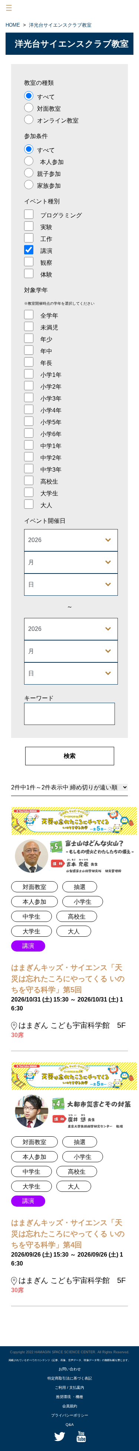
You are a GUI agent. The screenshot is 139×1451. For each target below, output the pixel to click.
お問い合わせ (70, 1369)
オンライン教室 (58, 121)
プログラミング (61, 215)
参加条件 (36, 136)
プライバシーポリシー (69, 1415)
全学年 (49, 315)
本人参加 (52, 162)
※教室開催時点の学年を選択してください (59, 303)
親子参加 (49, 174)
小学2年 (51, 387)
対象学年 (36, 290)
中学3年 (51, 470)
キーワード (39, 698)
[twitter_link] (59, 1436)
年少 (46, 339)
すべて (46, 97)
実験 (46, 227)
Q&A (70, 1424)
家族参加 (49, 186)
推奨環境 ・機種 (69, 1397)
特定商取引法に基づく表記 (69, 1378)
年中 (46, 351)
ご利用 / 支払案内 (69, 1387)
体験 (46, 274)
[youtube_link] (80, 1436)
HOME (13, 25)
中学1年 (51, 446)
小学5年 (51, 422)
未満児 (49, 327)
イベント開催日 (45, 521)
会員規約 (69, 1406)
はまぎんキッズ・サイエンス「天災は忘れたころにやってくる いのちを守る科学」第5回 (68, 978)
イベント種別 (42, 201)
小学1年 (51, 375)
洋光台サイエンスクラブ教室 (60, 25)
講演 (46, 251)
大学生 (49, 493)
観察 (46, 263)
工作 (46, 239)
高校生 (49, 481)
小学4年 (51, 410)
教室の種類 (39, 83)
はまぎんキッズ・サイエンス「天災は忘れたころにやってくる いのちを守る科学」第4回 (68, 1233)
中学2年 (51, 458)
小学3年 (51, 398)
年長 (46, 363)
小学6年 (51, 434)
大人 (46, 505)
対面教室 (49, 109)
